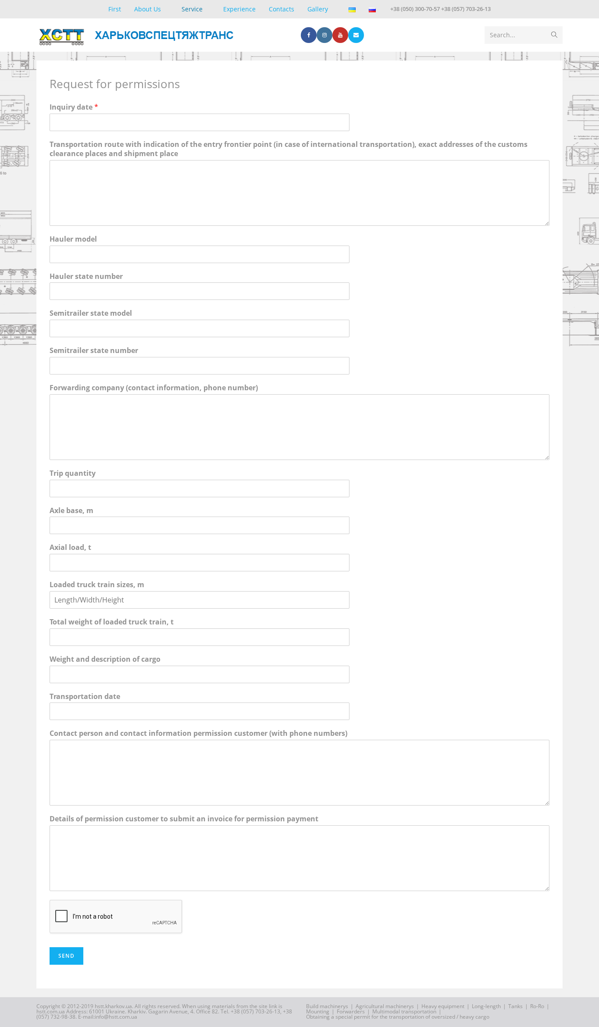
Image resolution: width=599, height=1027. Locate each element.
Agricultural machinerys (385, 1006)
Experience (239, 9)
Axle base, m (71, 510)
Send (66, 955)
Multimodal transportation (404, 1011)
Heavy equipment (442, 1006)
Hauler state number (86, 276)
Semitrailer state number (94, 350)
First (114, 9)
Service (192, 9)
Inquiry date (74, 107)
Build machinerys (327, 1006)
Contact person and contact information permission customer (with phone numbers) (198, 733)
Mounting (317, 1011)
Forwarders (351, 1011)
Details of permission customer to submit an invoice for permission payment (184, 819)
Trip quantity (73, 473)
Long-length (486, 1006)
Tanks (515, 1006)
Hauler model (73, 239)
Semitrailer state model (91, 313)
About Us (147, 9)
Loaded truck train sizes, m (97, 584)
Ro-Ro (537, 1006)
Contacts (281, 9)
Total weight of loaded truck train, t (112, 622)
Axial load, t (70, 547)
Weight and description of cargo (105, 659)
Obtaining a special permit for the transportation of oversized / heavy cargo (397, 1016)
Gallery (317, 9)
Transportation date (85, 696)
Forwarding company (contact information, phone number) (154, 387)
